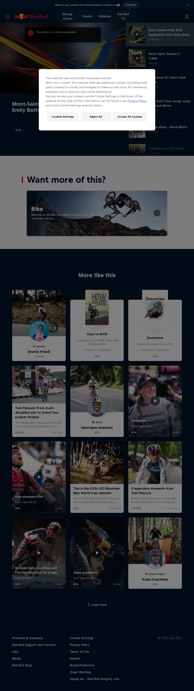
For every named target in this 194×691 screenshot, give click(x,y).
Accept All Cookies (130, 116)
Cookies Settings (63, 116)
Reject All (96, 116)
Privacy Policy (137, 100)
